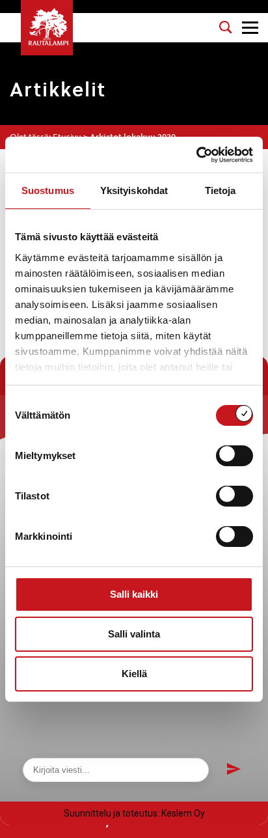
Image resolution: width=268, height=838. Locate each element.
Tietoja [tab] (220, 190)
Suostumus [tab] (47, 190)
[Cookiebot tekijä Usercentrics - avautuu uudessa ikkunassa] (196, 155)
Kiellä (134, 673)
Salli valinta (134, 633)
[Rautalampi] (47, 27)
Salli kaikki (134, 594)
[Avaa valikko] (250, 27)
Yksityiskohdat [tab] (134, 190)
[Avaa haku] (225, 27)
